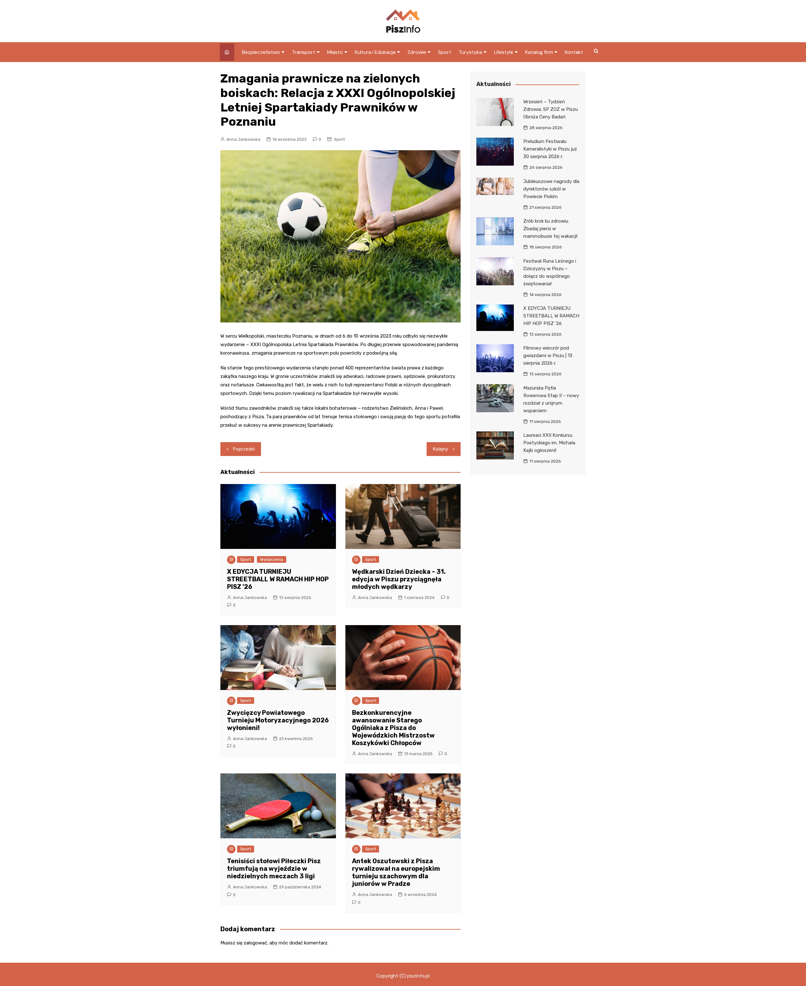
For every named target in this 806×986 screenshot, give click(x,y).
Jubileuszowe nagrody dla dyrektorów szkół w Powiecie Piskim (551, 189)
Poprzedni (244, 449)
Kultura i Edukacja (375, 52)
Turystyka (470, 52)
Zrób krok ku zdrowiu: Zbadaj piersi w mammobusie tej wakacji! (550, 228)
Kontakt (574, 52)
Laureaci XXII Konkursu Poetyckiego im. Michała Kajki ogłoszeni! (549, 442)
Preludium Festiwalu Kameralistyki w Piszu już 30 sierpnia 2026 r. (550, 149)
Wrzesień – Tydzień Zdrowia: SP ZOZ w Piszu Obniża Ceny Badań (550, 109)
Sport (444, 52)
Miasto (335, 52)
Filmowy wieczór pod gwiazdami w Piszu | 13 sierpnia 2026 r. (547, 355)
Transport (303, 52)
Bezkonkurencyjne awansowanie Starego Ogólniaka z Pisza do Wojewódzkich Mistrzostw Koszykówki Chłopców (393, 728)
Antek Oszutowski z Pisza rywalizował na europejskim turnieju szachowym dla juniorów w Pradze (396, 872)
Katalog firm (539, 52)
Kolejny (440, 449)
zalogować (255, 943)
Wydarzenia (271, 559)
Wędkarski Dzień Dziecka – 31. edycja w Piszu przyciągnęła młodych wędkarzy (399, 579)
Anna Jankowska (243, 139)
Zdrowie (416, 52)
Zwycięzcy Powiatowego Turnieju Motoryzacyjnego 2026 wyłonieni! (278, 720)
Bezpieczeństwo (261, 52)
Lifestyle (503, 52)
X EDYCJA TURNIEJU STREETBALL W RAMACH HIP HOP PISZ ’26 (278, 579)
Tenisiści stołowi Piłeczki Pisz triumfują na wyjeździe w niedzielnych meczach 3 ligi (274, 868)
